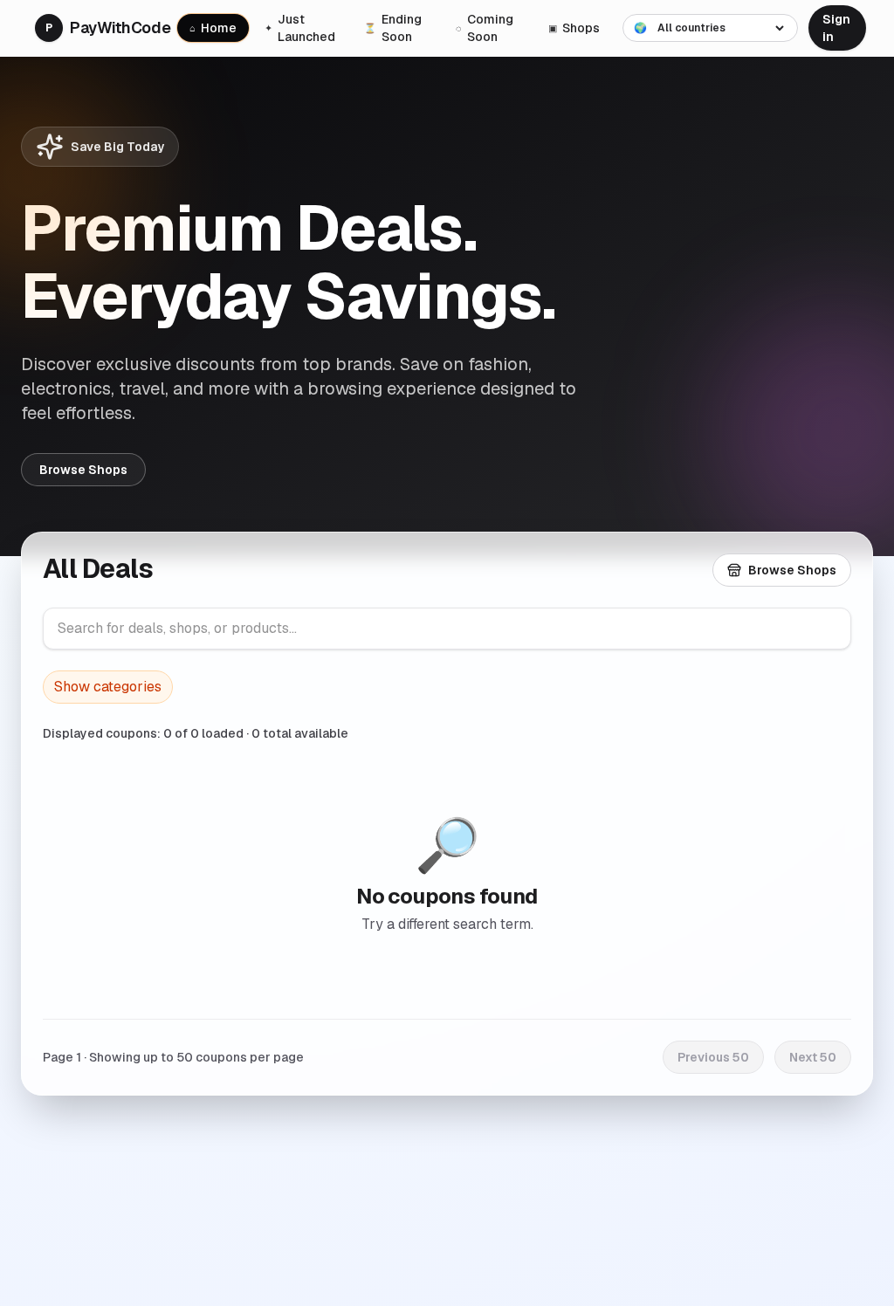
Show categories (108, 686)
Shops (574, 28)
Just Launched (300, 28)
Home (213, 28)
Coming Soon (484, 28)
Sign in (836, 28)
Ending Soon (393, 28)
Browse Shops (83, 470)
